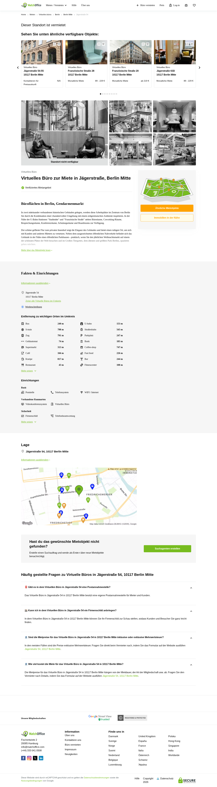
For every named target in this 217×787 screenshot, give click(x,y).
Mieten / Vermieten (55, 5)
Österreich (143, 755)
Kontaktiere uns (73, 740)
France (142, 746)
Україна (142, 764)
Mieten (32, 14)
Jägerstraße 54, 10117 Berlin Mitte (43, 649)
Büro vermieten (147, 5)
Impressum (70, 749)
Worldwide (174, 755)
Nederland (114, 755)
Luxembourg (115, 764)
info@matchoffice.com (32, 747)
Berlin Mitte (67, 14)
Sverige (112, 741)
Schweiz (142, 760)
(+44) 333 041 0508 (31, 750)
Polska (172, 736)
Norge (111, 746)
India (170, 750)
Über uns (85, 5)
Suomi (111, 750)
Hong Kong (174, 741)
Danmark (113, 736)
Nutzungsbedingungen (31, 780)
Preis (162, 5)
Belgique (113, 760)
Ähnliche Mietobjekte (167, 208)
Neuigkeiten (71, 754)
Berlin (57, 14)
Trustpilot (25, 703)
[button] (54, 44)
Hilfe (74, 5)
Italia (140, 750)
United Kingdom (146, 736)
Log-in (176, 5)
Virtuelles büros (45, 14)
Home (23, 14)
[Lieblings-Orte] (194, 5)
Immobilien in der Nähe (167, 217)
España (142, 741)
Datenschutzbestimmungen (96, 777)
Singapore (173, 746)
